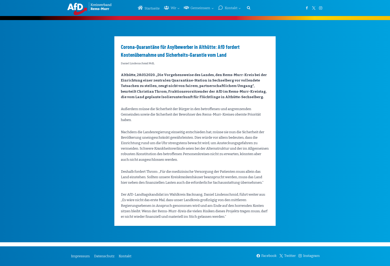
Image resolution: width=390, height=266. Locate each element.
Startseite (152, 8)
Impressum (80, 256)
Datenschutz (104, 256)
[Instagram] (320, 7)
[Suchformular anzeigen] (248, 8)
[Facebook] (306, 7)
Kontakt (125, 256)
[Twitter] (313, 7)
